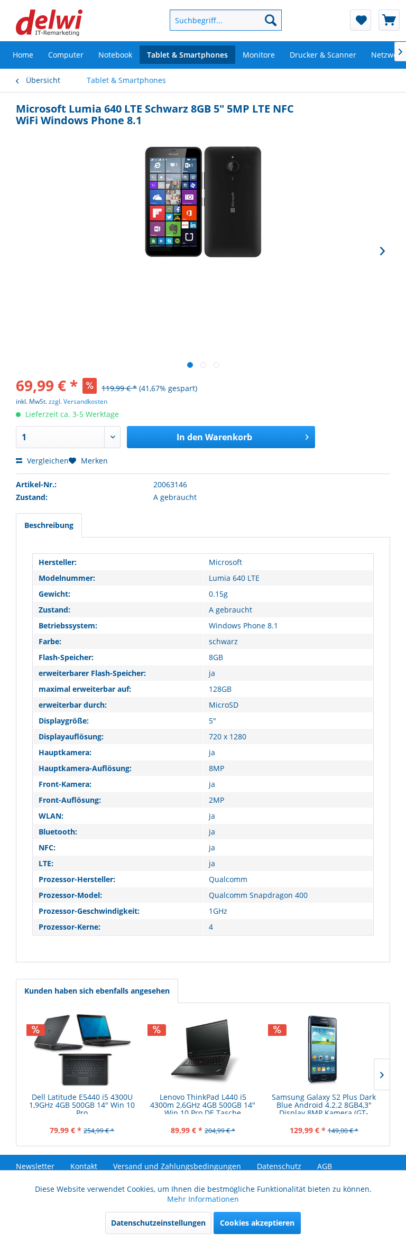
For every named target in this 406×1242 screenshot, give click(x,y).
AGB (324, 1166)
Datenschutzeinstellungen (158, 1223)
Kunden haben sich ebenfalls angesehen (97, 991)
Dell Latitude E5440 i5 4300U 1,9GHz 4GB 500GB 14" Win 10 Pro (82, 1103)
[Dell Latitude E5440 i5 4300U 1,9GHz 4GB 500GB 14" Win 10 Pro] (82, 1051)
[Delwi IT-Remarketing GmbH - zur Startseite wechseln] (49, 23)
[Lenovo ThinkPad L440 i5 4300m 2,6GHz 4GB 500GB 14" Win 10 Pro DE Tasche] (203, 1051)
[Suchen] (271, 20)
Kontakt (83, 1166)
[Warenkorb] (389, 20)
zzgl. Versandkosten (78, 401)
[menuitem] (216, 20)
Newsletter (35, 1166)
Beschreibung (48, 525)
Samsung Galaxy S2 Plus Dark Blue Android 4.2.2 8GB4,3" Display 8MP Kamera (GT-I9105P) (324, 1103)
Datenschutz (279, 1166)
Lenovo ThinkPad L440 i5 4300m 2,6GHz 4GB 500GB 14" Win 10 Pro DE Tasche (202, 1103)
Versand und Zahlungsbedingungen (177, 1166)
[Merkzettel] (360, 20)
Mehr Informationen (203, 1199)
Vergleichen (47, 461)
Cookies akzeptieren (257, 1223)
